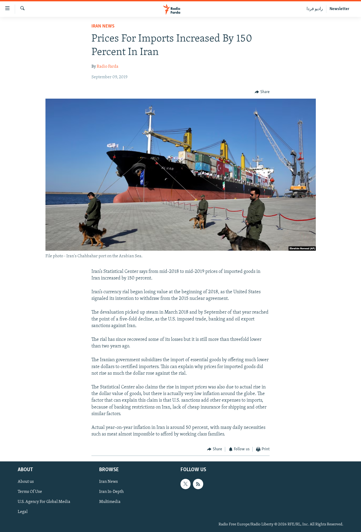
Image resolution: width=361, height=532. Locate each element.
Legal (22, 512)
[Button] (262, 92)
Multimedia (110, 502)
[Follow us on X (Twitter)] (186, 484)
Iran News (102, 26)
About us (26, 482)
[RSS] (198, 484)
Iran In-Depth (111, 492)
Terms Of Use (30, 492)
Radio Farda (107, 67)
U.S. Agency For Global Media (44, 502)
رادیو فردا (315, 9)
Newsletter (339, 9)
